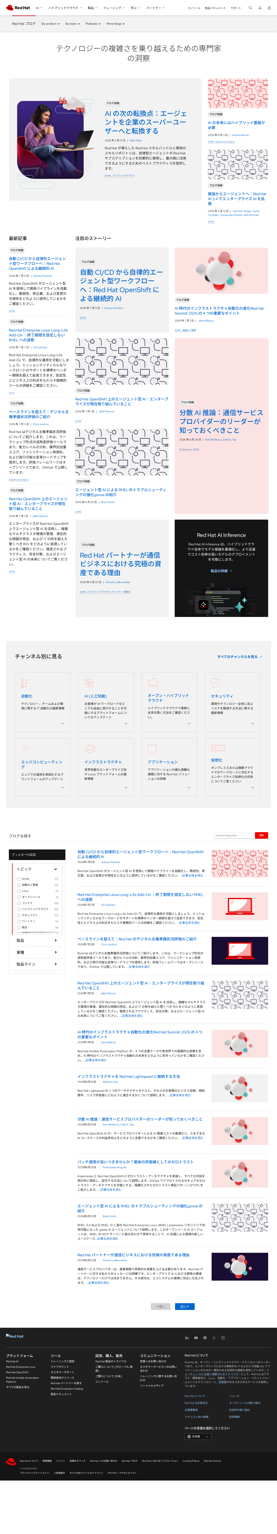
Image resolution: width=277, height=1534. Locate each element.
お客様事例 (191, 1410)
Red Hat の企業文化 (196, 1403)
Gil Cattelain (40, 347)
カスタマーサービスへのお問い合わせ (158, 1368)
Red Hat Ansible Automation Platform (22, 1379)
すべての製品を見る (17, 1387)
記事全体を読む (192, 876)
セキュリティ (222, 696)
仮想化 (127, 591)
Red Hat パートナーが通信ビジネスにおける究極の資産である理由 (133, 1255)
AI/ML (108, 175)
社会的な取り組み (239, 1410)
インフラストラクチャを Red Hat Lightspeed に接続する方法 (128, 1076)
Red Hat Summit (212, 1460)
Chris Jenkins (41, 424)
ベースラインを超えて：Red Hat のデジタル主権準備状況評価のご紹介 (137, 939)
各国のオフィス (78, 1460)
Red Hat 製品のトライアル (110, 1361)
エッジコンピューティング (41, 764)
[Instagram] (223, 1339)
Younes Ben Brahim (231, 215)
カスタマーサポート (62, 1372)
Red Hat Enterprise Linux (20, 1367)
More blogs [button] (114, 24)
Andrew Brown (240, 135)
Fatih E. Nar (230, 439)
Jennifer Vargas (242, 211)
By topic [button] (71, 24)
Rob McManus (213, 439)
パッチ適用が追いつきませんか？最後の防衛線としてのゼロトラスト (135, 1162)
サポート (236, 8)
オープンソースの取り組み (244, 1403)
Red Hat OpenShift (17, 1372)
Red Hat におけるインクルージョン (160, 1460)
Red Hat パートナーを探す (66, 1383)
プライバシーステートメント (34, 1473)
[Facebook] (205, 1339)
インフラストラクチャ (103, 762)
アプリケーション (163, 762)
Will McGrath (251, 215)
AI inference (185, 449)
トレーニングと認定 (62, 1361)
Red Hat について (195, 1396)
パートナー (116, 591)
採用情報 (234, 1417)
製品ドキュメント (215, 8)
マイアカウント (60, 1367)
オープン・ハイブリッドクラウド (168, 698)
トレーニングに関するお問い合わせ (158, 1378)
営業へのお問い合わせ (153, 1361)
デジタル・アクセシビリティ (122, 1473)
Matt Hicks (136, 140)
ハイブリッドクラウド (123, 175)
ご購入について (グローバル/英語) (114, 1368)
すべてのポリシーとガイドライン (86, 1473)
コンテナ (27, 903)
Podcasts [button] (91, 24)
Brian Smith (108, 502)
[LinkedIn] (187, 1339)
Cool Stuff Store (191, 1460)
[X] (214, 1339)
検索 (261, 835)
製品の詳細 (219, 571)
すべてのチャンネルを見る (237, 657)
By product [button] (49, 24)
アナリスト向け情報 (196, 1417)
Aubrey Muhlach (42, 276)
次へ (183, 1306)
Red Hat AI (12, 1361)
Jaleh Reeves (40, 516)
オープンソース (31, 897)
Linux (12, 392)
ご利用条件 (59, 1473)
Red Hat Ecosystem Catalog (67, 1388)
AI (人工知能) (95, 696)
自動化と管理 (189, 330)
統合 (24, 927)
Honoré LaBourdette (118, 582)
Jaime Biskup (205, 320)
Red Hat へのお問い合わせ (103, 1460)
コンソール (193, 8)
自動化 (26, 696)
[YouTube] (196, 1339)
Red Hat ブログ (24, 23)
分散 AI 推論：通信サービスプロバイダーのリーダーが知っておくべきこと (140, 1119)
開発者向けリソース (62, 1377)
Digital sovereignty (225, 141)
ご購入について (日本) (108, 1376)
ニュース (234, 1396)
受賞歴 (222, 1382)
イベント (60, 1460)
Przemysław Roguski (114, 1167)
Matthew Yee (110, 1081)
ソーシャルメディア (152, 1385)
